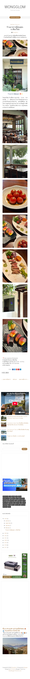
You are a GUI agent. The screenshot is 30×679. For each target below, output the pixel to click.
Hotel (17, 498)
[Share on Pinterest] (18, 369)
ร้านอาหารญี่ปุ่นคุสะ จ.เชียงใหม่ (15, 28)
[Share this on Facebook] (13, 369)
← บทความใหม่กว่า (6, 379)
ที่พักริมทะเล (19, 500)
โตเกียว (9, 506)
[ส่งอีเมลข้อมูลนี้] (2, 372)
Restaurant (21, 498)
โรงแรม (13, 498)
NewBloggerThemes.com (15, 670)
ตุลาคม (7, 520)
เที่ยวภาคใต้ (23, 504)
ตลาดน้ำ (23, 502)
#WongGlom (5, 496)
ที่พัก (11, 498)
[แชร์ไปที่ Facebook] (6, 372)
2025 (5, 518)
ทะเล (16, 500)
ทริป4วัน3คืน (5, 504)
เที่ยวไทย (19, 496)
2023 (5, 535)
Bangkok (11, 502)
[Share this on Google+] (16, 369)
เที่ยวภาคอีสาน (17, 504)
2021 (5, 538)
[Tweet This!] (15, 369)
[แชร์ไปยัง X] (5, 372)
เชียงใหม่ (12, 24)
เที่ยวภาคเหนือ (5, 502)
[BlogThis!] (4, 372)
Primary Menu (15, 17)
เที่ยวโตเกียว (5, 506)
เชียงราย (12, 504)
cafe (16, 496)
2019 (5, 542)
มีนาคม (7, 527)
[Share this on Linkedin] (20, 369)
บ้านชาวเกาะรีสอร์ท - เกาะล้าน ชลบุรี (15, 436)
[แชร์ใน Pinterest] (8, 372)
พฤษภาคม (8, 523)
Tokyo (17, 502)
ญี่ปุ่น (8, 500)
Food (14, 502)
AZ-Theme (12, 669)
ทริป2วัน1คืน (12, 500)
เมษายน (8, 525)
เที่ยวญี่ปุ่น (4, 500)
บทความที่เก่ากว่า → (24, 379)
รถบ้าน (9, 504)
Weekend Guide (6, 498)
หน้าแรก (15, 379)
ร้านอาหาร (17, 24)
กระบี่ (21, 502)
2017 (5, 547)
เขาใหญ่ (23, 500)
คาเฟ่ (10, 496)
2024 (5, 533)
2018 (5, 545)
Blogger (26, 667)
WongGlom (15, 7)
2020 (5, 540)
